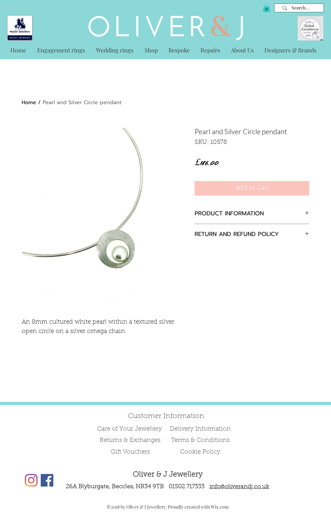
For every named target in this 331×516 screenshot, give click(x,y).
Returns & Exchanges (130, 440)
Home (29, 102)
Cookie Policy (200, 452)
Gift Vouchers (130, 452)
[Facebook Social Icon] (47, 480)
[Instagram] (31, 480)
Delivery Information (200, 429)
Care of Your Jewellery (130, 429)
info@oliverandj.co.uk (239, 487)
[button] (266, 7)
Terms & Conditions (200, 440)
